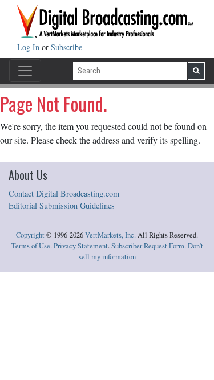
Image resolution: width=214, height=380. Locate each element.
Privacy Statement (81, 246)
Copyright (30, 235)
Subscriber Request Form (147, 246)
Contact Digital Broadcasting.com (64, 193)
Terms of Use (30, 246)
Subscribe (66, 47)
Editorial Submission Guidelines (62, 205)
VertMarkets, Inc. (110, 235)
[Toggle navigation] (25, 70)
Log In (29, 47)
